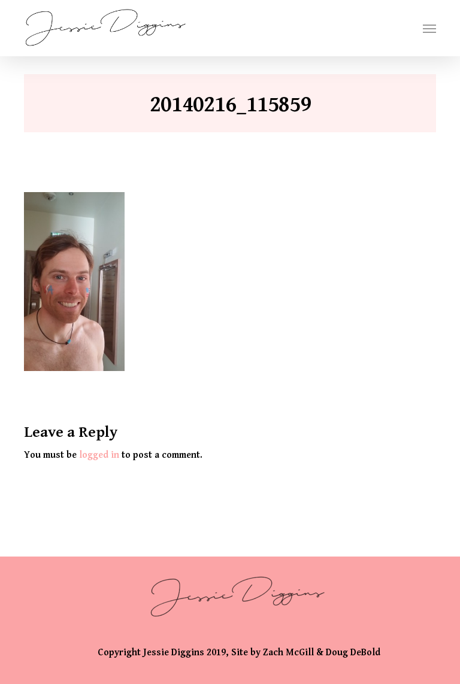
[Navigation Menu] (429, 28)
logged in (99, 455)
